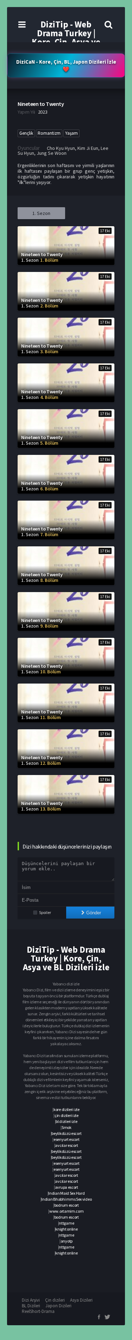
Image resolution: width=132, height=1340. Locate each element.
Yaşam (71, 133)
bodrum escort (66, 1205)
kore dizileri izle (67, 1109)
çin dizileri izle (66, 1115)
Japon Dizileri (58, 1306)
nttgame (66, 1223)
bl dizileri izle (66, 1121)
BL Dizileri (31, 1306)
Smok (66, 1127)
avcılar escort (66, 1145)
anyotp (67, 1241)
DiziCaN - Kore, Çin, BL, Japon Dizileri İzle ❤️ (66, 65)
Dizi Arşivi (31, 1300)
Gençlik (26, 133)
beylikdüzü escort (66, 1133)
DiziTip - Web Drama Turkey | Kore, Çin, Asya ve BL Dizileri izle (66, 37)
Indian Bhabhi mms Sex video (66, 1199)
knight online (66, 1229)
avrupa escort (66, 1187)
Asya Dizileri (81, 1300)
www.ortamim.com (66, 1211)
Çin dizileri (55, 1300)
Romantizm (49, 133)
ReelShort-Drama (38, 1311)
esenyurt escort (67, 1139)
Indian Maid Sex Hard (66, 1193)
